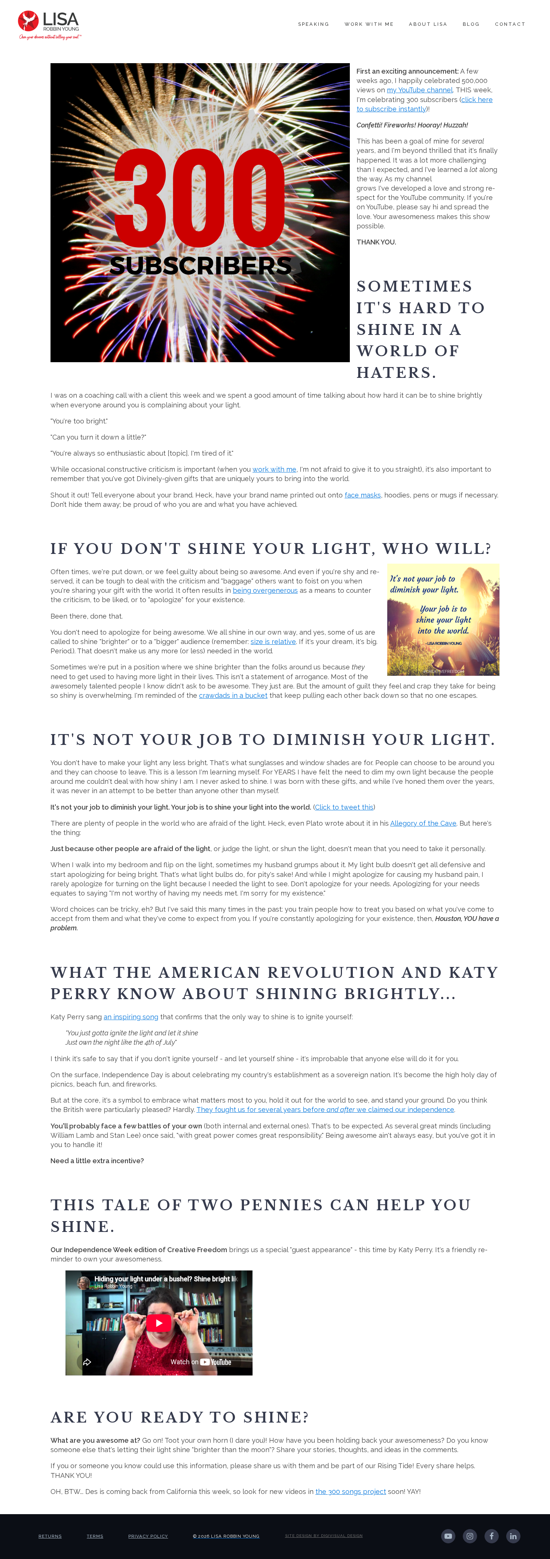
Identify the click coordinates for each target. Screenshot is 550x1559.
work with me (274, 469)
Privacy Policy (148, 1536)
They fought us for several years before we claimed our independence (325, 1109)
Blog (471, 24)
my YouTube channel (420, 90)
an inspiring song (131, 1017)
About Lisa (428, 24)
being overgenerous (265, 590)
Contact (510, 24)
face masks (363, 495)
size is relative (273, 642)
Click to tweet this (344, 807)
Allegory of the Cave (423, 823)
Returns (50, 1536)
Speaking (314, 24)
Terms (95, 1536)
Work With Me (369, 24)
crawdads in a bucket (233, 695)
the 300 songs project (350, 1491)
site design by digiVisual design (324, 1536)
